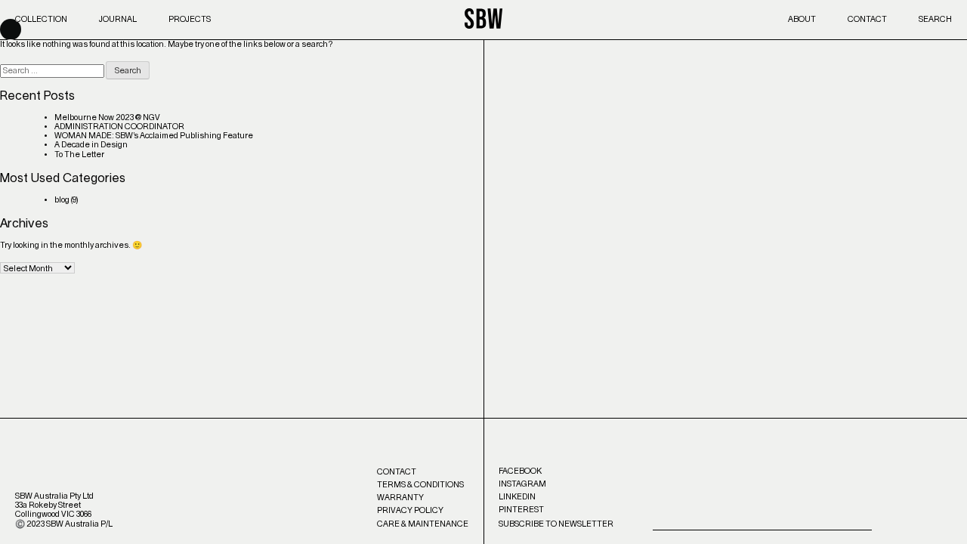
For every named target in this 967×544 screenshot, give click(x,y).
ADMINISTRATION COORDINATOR (119, 126)
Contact (867, 19)
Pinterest (521, 509)
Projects (189, 19)
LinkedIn (517, 497)
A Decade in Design (91, 145)
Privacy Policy (410, 510)
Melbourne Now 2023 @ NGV (107, 117)
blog (62, 200)
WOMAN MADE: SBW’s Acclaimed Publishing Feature (153, 135)
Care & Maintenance (422, 524)
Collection (41, 19)
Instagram (522, 484)
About (802, 19)
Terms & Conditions (420, 485)
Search (935, 19)
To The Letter (79, 154)
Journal (118, 19)
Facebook (520, 471)
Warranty (400, 497)
